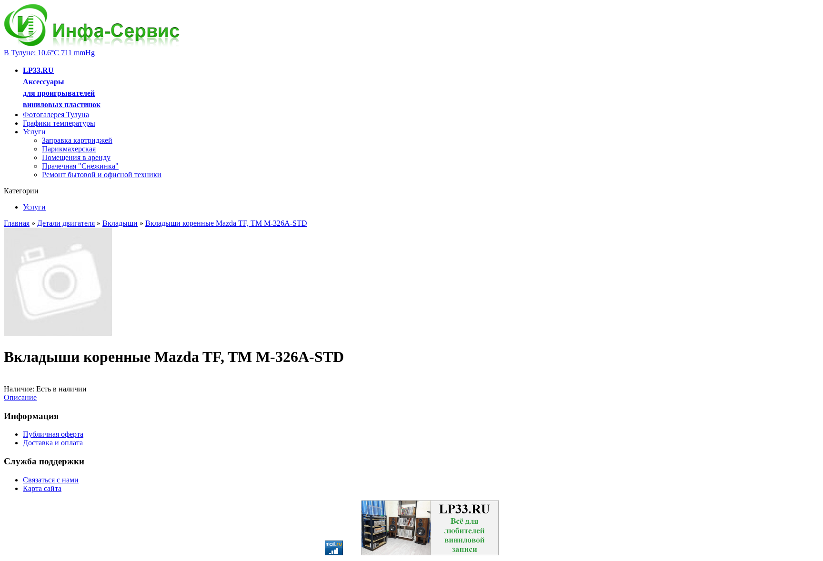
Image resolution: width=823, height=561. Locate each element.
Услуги (34, 132)
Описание (20, 397)
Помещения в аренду (76, 157)
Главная (17, 223)
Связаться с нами (51, 480)
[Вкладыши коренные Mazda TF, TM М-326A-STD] (58, 334)
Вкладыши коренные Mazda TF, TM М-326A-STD (226, 223)
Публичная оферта (53, 434)
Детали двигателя (66, 223)
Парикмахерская (69, 149)
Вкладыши (120, 223)
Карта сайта (42, 488)
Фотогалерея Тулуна (56, 114)
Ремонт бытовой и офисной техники (101, 174)
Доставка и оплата (53, 443)
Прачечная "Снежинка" (80, 166)
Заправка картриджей (77, 140)
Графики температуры (59, 123)
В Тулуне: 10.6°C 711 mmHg (49, 53)
